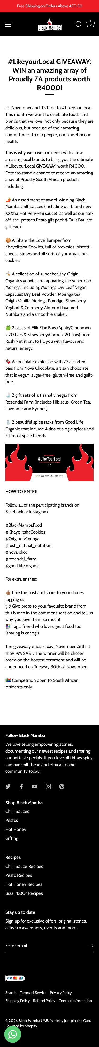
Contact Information (75, 1000)
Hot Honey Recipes (23, 884)
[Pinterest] (61, 786)
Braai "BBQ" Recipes (24, 893)
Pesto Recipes (18, 875)
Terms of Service (33, 992)
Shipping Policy (17, 1000)
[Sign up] (91, 945)
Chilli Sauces (17, 811)
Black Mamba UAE (33, 1020)
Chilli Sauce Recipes (24, 866)
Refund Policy (44, 1000)
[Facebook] (21, 786)
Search (10, 992)
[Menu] (8, 24)
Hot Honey (15, 829)
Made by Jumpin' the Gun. (70, 1020)
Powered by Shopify (21, 1025)
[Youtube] (34, 786)
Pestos (11, 820)
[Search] (78, 25)
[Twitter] (8, 786)
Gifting (11, 838)
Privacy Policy (61, 992)
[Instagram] (48, 786)
